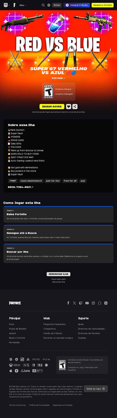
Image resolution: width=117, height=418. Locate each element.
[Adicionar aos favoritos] (68, 106)
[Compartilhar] (74, 106)
